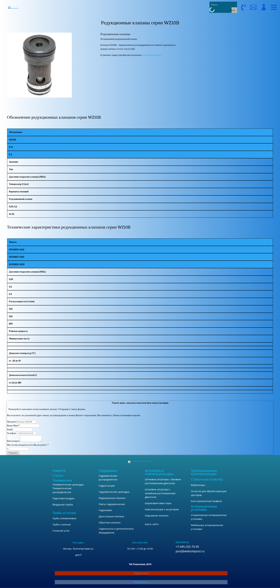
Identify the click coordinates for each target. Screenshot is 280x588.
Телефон (11, 433)
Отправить (13, 453)
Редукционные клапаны (112, 498)
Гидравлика (108, 470)
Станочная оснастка (207, 479)
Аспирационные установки (204, 508)
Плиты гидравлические (112, 504)
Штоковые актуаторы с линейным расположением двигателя (160, 493)
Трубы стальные (61, 524)
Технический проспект (233, 43)
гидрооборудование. (152, 55)
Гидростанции (107, 485)
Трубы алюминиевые (64, 518)
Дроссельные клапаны (111, 516)
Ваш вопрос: (13, 441)
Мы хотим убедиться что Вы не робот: (28, 445)
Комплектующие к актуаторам (162, 509)
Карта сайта (151, 524)
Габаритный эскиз (233, 35)
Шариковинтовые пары (158, 503)
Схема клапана (233, 51)
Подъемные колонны (157, 515)
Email (9, 429)
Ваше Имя (13, 425)
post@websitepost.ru (190, 551)
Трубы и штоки (64, 513)
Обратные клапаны (110, 522)
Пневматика (62, 480)
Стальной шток (60, 530)
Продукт (11, 421)
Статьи (57, 475)
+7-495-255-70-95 (187, 547)
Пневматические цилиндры (68, 484)
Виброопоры (198, 485)
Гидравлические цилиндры (114, 491)
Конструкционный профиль (206, 501)
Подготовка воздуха (63, 498)
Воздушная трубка (62, 504)
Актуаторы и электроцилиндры (159, 472)
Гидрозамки (105, 510)
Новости (59, 470)
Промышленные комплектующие (204, 472)
